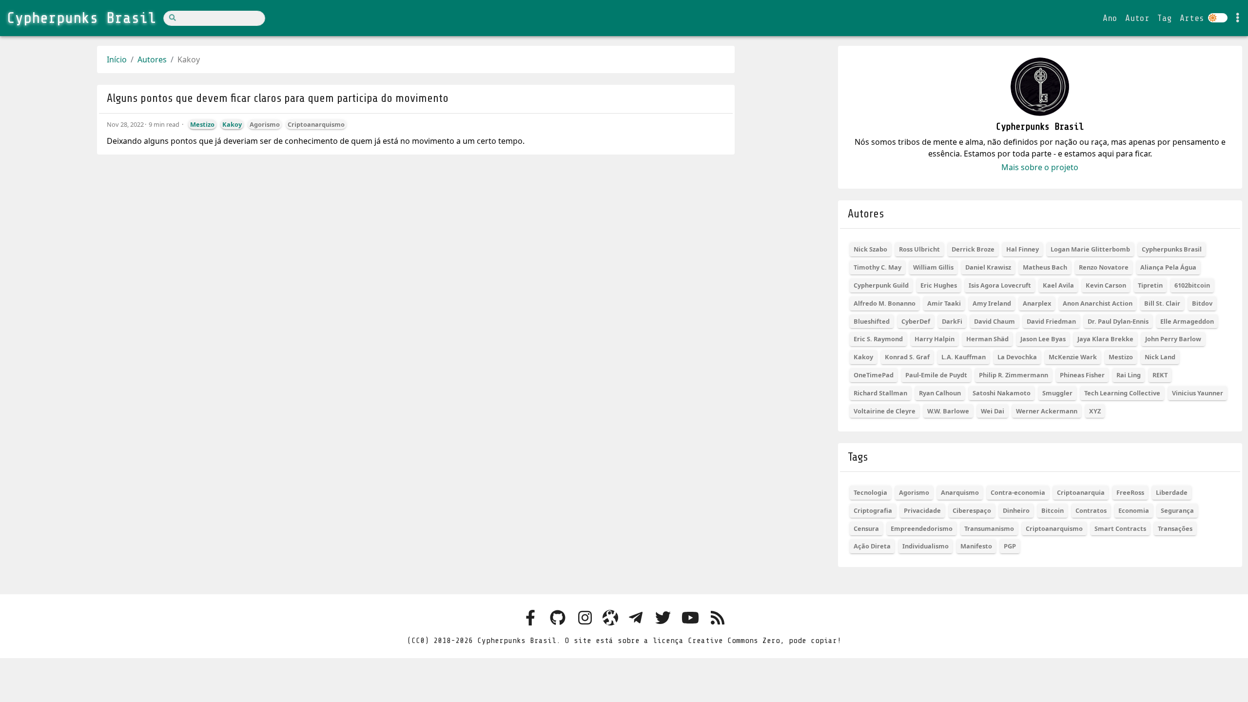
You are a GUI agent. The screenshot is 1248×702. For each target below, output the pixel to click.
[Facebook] (530, 618)
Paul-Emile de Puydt (936, 374)
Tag (1164, 18)
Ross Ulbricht (919, 249)
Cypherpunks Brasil (1172, 249)
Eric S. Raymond (878, 338)
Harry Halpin (935, 338)
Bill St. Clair (1162, 303)
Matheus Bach (1045, 267)
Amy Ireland (992, 303)
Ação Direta (872, 546)
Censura (866, 528)
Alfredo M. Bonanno (885, 303)
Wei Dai (992, 411)
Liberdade (1172, 492)
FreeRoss (1130, 492)
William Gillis (933, 267)
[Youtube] (690, 618)
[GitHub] (557, 618)
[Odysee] (610, 618)
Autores (152, 59)
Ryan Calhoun (940, 393)
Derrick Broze (973, 249)
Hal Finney (1022, 249)
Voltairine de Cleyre (885, 411)
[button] (1230, 682)
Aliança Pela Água (1168, 267)
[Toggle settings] (1238, 18)
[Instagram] (585, 618)
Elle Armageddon (1187, 321)
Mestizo (202, 124)
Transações (1175, 528)
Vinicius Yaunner (1197, 393)
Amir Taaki (944, 303)
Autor (1137, 18)
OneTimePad (874, 374)
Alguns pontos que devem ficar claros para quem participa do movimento (277, 98)
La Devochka (1017, 356)
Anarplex (1037, 303)
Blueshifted (872, 321)
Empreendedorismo (922, 528)
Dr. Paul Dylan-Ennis (1118, 321)
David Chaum (994, 321)
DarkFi (952, 321)
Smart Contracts (1120, 528)
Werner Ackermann (1046, 411)
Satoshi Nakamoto (1002, 393)
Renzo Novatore (1104, 267)
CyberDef (915, 321)
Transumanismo (989, 528)
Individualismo (925, 546)
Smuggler (1057, 393)
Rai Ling (1128, 374)
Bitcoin (1052, 510)
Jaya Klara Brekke (1105, 338)
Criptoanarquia (1081, 492)
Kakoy (232, 124)
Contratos (1091, 510)
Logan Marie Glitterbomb (1090, 249)
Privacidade (922, 510)
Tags (858, 457)
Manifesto (976, 546)
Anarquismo (960, 492)
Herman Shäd (987, 338)
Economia (1133, 510)
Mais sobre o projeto (1039, 167)
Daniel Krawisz (988, 267)
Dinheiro (1016, 510)
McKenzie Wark (1073, 356)
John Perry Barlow (1173, 338)
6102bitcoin (1192, 285)
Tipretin (1150, 285)
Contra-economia (1018, 492)
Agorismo (265, 124)
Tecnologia (870, 492)
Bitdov (1202, 303)
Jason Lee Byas (1043, 338)
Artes (1192, 18)
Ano (1110, 18)
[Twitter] (663, 618)
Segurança (1177, 510)
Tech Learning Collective (1122, 393)
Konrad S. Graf (907, 356)
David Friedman (1051, 321)
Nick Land (1160, 356)
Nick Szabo (870, 249)
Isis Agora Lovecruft (1000, 285)
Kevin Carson (1106, 285)
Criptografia (873, 510)
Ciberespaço (972, 510)
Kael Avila (1058, 285)
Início (117, 59)
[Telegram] (635, 618)
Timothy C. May (877, 267)
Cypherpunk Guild (881, 285)
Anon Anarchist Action (1097, 303)
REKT (1160, 374)
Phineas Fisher (1082, 374)
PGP (1010, 546)
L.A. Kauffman (963, 356)
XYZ (1095, 411)
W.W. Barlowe (948, 411)
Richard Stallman (880, 393)
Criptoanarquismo (316, 124)
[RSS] (717, 618)
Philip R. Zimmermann (1013, 374)
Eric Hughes (938, 285)
